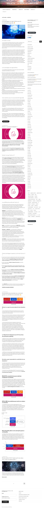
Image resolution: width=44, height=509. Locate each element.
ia (38, 202)
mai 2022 (29, 101)
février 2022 (29, 106)
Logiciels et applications (6, 9)
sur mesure (35, 211)
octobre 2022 (29, 96)
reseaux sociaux (37, 208)
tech (39, 211)
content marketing (30, 197)
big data (33, 194)
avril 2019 (29, 135)
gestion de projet (34, 202)
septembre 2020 (30, 116)
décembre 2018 (30, 140)
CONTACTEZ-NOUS (32, 32)
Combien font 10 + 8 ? (5, 496)
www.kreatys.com (30, 224)
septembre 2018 (30, 145)
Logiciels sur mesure (22, 499)
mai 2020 (29, 121)
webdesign (33, 216)
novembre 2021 (30, 108)
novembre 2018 (30, 142)
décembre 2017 (30, 158)
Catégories (4, 11)
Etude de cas (33, 9)
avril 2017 (29, 166)
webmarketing (38, 216)
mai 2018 (29, 150)
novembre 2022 (30, 95)
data (36, 199)
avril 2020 (29, 122)
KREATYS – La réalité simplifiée (22, 3)
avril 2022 (29, 103)
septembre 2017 (30, 163)
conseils (36, 196)
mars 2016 (29, 184)
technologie (30, 213)
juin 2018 (29, 148)
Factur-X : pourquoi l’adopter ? (9, 126)
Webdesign (29, 69)
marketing (36, 205)
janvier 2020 (29, 127)
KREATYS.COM (30, 22)
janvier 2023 (29, 93)
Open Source (30, 208)
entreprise (29, 202)
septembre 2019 (30, 132)
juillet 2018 (29, 147)
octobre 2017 (29, 161)
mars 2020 (29, 124)
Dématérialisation (30, 50)
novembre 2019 (30, 129)
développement (38, 200)
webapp (29, 216)
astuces (29, 194)
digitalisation (30, 200)
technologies (34, 213)
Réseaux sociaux (30, 61)
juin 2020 (29, 119)
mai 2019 (29, 134)
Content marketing (30, 48)
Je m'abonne (5, 501)
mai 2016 (29, 181)
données (34, 200)
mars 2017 (29, 168)
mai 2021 (29, 111)
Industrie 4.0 (21, 9)
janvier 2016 (29, 187)
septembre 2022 (30, 98)
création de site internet (31, 199)
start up (31, 210)
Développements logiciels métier (23, 496)
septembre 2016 (30, 174)
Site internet (29, 66)
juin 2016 (29, 179)
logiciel (32, 205)
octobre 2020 (30, 114)
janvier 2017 (29, 171)
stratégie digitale (30, 211)
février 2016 (29, 186)
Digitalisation (14, 9)
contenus (36, 197)
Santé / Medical (26, 9)
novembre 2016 (30, 173)
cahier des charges (31, 196)
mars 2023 (29, 90)
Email (3, 493)
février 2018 (29, 155)
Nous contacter (5, 121)
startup (35, 210)
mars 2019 (29, 137)
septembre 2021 (30, 109)
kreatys (29, 205)
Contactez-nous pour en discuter (8, 287)
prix (33, 208)
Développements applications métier (24, 494)
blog (35, 194)
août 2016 (29, 176)
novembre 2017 (30, 160)
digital (39, 199)
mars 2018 (29, 153)
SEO (28, 64)
